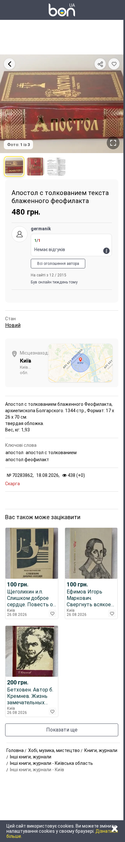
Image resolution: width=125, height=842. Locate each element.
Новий (13, 325)
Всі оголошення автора (58, 263)
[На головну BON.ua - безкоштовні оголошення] (62, 10)
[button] (114, 63)
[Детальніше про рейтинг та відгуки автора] (106, 251)
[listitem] (14, 166)
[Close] (9, 63)
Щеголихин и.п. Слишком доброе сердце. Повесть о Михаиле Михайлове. (30, 598)
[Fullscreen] (113, 142)
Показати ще (62, 730)
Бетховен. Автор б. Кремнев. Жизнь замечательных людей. (30, 696)
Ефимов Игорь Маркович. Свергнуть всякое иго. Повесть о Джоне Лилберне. (89, 598)
